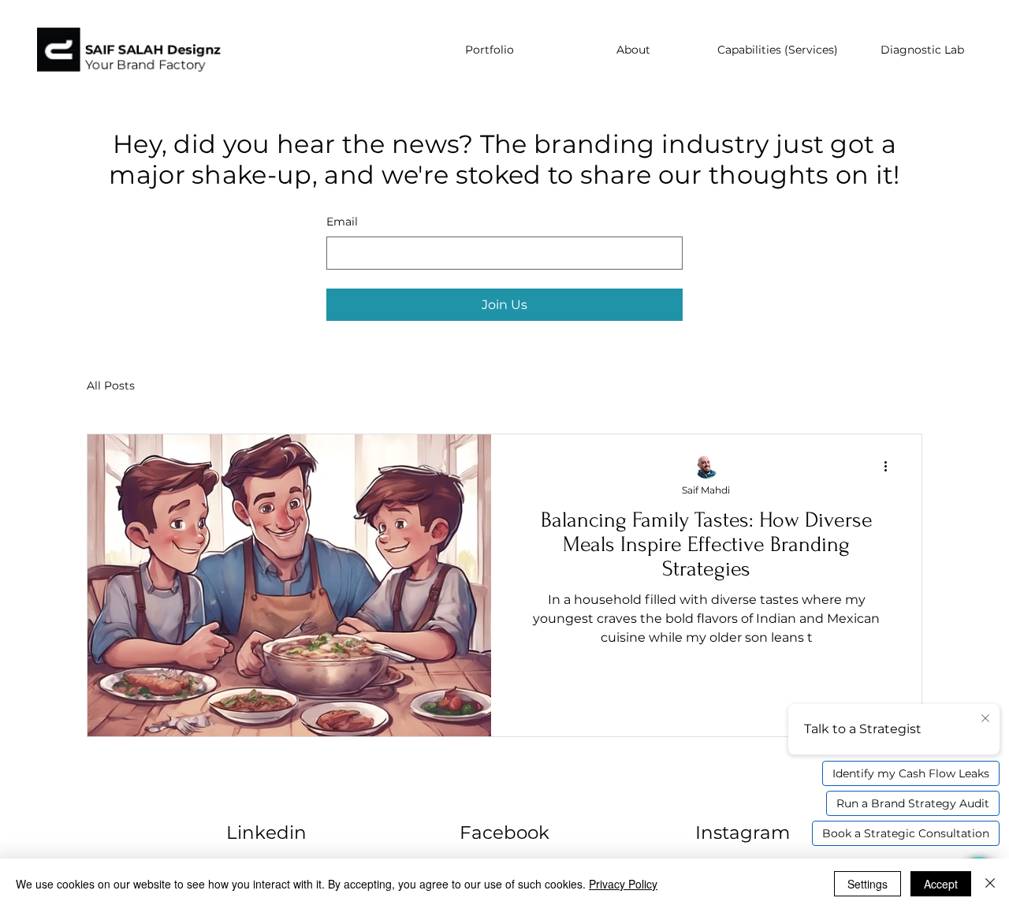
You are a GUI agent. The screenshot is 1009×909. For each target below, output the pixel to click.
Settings (867, 884)
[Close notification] (985, 719)
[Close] (990, 883)
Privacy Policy (623, 884)
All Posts (111, 385)
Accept (941, 884)
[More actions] (890, 466)
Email (342, 221)
